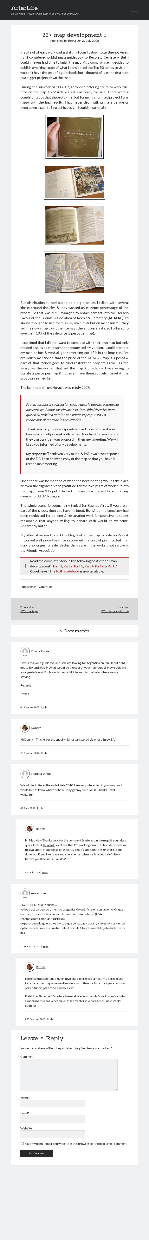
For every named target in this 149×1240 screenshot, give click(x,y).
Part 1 (57, 566)
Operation (46, 586)
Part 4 (89, 566)
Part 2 (68, 566)
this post (48, 845)
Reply (44, 707)
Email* (24, 1113)
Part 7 (112, 566)
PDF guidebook (68, 571)
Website (26, 1128)
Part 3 (78, 566)
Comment (27, 1056)
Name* (25, 1097)
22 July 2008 (90, 40)
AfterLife (24, 8)
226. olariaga (29, 611)
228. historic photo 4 (115, 611)
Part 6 (99, 566)
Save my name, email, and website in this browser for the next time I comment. (76, 1143)
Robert (73, 40)
